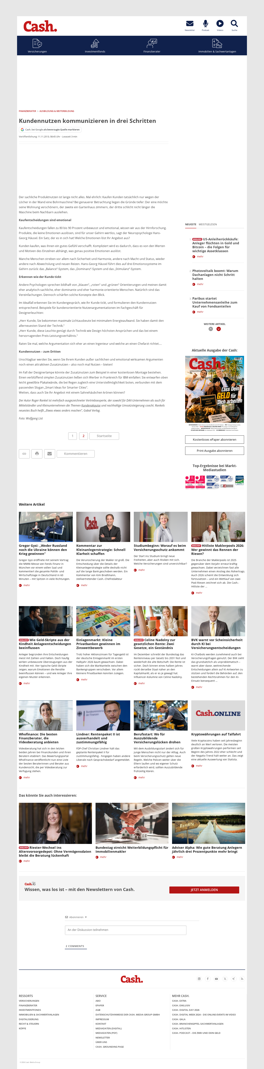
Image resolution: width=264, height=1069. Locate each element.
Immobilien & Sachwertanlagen (217, 51)
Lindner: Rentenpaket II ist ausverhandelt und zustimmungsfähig (98, 738)
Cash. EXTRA (179, 1000)
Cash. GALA (179, 1019)
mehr (200, 256)
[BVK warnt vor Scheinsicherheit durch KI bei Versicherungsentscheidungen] (218, 621)
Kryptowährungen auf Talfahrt (216, 734)
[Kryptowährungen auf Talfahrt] (218, 715)
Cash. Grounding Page (110, 1046)
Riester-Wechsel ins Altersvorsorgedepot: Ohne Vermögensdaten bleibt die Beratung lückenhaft (55, 851)
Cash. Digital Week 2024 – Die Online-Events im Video (204, 1014)
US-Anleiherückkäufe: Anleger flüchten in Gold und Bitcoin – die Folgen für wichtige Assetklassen (215, 245)
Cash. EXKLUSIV (181, 1005)
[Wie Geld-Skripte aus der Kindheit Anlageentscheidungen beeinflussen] (46, 621)
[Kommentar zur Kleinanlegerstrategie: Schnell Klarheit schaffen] (103, 527)
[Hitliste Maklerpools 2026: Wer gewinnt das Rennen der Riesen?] (218, 527)
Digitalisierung (28, 1019)
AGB (98, 1010)
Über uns (101, 1042)
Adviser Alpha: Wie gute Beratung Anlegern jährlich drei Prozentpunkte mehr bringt (207, 849)
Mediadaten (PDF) (106, 1033)
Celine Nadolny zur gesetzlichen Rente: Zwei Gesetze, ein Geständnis (154, 644)
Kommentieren (75, 453)
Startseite (104, 436)
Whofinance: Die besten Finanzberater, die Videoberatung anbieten (39, 738)
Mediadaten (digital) (109, 1028)
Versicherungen (37, 51)
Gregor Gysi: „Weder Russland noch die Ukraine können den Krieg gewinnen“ (43, 549)
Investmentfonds (95, 51)
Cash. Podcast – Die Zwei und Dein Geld (196, 1033)
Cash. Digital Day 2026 (185, 1010)
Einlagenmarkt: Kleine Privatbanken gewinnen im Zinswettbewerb (98, 644)
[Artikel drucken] (36, 453)
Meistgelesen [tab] (208, 224)
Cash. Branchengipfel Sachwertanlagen (197, 1023)
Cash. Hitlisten (181, 1028)
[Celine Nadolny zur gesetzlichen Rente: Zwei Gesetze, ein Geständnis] (161, 621)
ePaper (100, 1005)
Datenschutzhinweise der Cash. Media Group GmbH (128, 1014)
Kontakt (101, 1023)
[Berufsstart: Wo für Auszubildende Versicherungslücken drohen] (161, 715)
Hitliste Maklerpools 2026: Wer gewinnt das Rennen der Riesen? (217, 549)
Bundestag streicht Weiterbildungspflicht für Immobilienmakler (132, 849)
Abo (98, 1000)
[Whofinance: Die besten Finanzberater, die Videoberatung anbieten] (46, 715)
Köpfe (22, 1028)
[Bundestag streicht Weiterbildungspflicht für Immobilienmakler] (132, 823)
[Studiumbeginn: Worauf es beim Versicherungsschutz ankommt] (161, 527)
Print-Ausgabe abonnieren (215, 451)
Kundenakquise (91, 405)
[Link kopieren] (24, 453)
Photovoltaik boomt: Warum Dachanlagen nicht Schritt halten (215, 275)
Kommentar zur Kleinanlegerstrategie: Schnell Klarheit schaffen (101, 549)
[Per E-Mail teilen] (49, 453)
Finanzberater (151, 51)
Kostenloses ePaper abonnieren (214, 440)
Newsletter (103, 1037)
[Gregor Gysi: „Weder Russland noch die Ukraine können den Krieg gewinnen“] (46, 527)
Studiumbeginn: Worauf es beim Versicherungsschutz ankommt (160, 547)
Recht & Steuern (29, 1023)
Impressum (102, 1019)
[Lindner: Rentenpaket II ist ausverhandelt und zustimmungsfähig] (103, 715)
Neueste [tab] (190, 224)
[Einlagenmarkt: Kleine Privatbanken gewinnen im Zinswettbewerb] (103, 621)
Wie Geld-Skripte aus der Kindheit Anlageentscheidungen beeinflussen (45, 644)
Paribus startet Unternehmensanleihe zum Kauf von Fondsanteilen (214, 302)
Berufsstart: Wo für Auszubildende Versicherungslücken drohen (157, 738)
